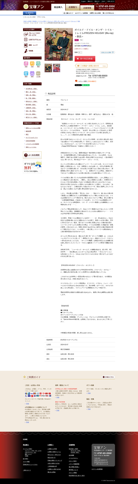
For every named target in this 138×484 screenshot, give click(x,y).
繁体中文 (90, 1)
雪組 (79, 21)
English (83, 1)
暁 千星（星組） (31, 98)
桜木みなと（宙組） (32, 101)
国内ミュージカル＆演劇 (33, 128)
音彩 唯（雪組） (31, 111)
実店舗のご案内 (73, 449)
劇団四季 (28, 131)
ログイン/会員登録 (97, 469)
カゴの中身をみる (109, 13)
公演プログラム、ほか (30, 452)
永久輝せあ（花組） (32, 88)
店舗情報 (72, 445)
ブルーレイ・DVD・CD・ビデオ (33, 450)
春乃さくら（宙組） (32, 117)
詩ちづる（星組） (31, 114)
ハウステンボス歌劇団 (32, 144)
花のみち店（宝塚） (76, 450)
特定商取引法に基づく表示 (77, 475)
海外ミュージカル (31, 147)
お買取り (51, 445)
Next (70, 44)
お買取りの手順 (52, 449)
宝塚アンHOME (27, 21)
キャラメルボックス (32, 137)
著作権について (73, 470)
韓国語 (103, 1)
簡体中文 (97, 1)
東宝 (27, 134)
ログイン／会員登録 (82, 13)
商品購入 (35, 21)
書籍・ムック (28, 454)
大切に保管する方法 (53, 463)
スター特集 (26, 461)
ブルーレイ (73, 21)
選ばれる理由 (51, 472)
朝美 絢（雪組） (31, 95)
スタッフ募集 (73, 472)
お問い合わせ (110, 1)
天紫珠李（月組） (31, 108)
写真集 (26, 456)
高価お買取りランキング (55, 460)
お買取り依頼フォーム (54, 452)
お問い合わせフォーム (102, 464)
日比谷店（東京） (75, 452)
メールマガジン (73, 458)
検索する (29, 13)
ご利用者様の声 (52, 466)
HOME (25, 439)
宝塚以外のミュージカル (30, 464)
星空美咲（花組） (31, 104)
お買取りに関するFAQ (54, 469)
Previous (47, 44)
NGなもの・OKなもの (54, 454)
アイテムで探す (42, 21)
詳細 (27, 403)
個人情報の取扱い (74, 467)
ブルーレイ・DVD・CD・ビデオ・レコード (58, 21)
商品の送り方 (51, 457)
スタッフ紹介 (73, 461)
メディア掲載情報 (74, 464)
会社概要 (71, 455)
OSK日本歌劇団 (30, 141)
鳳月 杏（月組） (31, 92)
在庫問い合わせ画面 (95, 13)
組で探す (25, 458)
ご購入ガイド (69, 13)
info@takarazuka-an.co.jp (101, 462)
